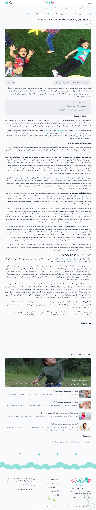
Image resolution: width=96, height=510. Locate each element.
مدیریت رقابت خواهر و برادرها (76, 106)
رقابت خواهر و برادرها (79, 102)
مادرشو (89, 8)
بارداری (87, 442)
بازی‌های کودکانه (59, 442)
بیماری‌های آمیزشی (74, 442)
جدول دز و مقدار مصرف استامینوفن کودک (65, 391)
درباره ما (54, 495)
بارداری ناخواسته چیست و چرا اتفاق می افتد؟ (64, 424)
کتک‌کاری (47, 130)
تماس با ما (53, 491)
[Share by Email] (68, 83)
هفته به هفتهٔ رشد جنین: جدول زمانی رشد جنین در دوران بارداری (59, 413)
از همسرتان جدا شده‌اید (68, 259)
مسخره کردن (76, 130)
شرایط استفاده (52, 487)
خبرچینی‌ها (60, 130)
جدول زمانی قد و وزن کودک (79, 380)
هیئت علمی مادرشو (51, 484)
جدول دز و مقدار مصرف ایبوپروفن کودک (65, 402)
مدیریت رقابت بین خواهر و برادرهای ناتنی (72, 110)
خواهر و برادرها (80, 8)
